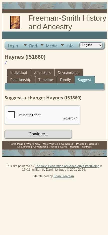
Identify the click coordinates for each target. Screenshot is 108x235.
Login (13, 46)
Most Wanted (50, 143)
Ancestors (42, 72)
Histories (92, 143)
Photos (80, 143)
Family (65, 79)
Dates (63, 146)
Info (70, 46)
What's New (33, 143)
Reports (74, 146)
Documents (23, 146)
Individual (18, 72)
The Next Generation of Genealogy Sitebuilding (67, 166)
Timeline (45, 79)
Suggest (84, 79)
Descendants (69, 72)
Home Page (16, 143)
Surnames (67, 143)
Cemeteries (39, 146)
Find (33, 46)
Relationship (20, 79)
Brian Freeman (63, 176)
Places (53, 146)
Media (52, 46)
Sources (87, 146)
